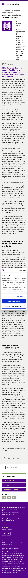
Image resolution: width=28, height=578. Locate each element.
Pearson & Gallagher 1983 (15, 168)
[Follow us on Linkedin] (9, 497)
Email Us (5, 527)
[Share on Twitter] (9, 458)
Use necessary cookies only (14, 306)
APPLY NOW (8, 485)
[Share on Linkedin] (14, 458)
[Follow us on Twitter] (14, 497)
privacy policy (12, 291)
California (9, 448)
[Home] (11, 4)
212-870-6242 (7, 529)
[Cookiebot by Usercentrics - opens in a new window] (19, 270)
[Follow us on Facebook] (4, 497)
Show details (19, 296)
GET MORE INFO (9, 480)
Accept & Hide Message (14, 301)
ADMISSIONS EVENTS (11, 489)
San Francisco (16, 448)
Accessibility (16, 519)
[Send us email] (18, 458)
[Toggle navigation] (24, 4)
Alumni (4, 63)
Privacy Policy (6, 519)
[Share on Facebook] (4, 458)
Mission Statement (8, 521)
